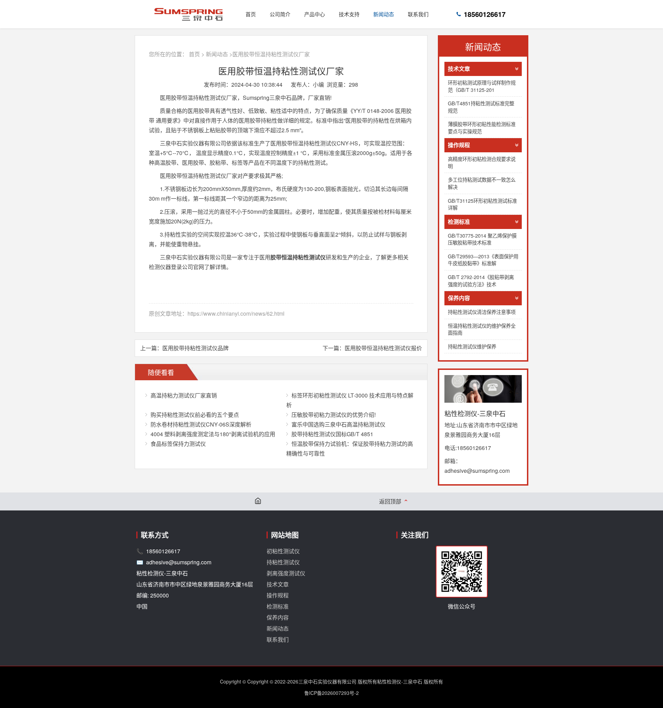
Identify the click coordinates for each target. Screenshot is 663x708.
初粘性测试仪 (283, 551)
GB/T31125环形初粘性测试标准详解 (482, 204)
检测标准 (459, 222)
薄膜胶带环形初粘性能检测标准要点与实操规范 (482, 127)
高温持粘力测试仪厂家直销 (184, 395)
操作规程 (459, 145)
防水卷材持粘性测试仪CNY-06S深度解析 (201, 424)
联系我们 (418, 14)
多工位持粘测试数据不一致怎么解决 (482, 183)
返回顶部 (394, 501)
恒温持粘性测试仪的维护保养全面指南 (482, 329)
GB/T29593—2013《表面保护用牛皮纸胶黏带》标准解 (483, 259)
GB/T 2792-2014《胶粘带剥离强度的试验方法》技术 (481, 280)
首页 (251, 14)
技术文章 (459, 69)
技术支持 (349, 14)
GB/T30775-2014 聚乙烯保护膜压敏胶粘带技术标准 (482, 239)
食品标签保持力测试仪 (178, 444)
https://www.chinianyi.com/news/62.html (236, 313)
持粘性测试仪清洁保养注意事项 (482, 311)
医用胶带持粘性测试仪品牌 (195, 348)
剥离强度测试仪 (286, 573)
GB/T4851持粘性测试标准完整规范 (481, 106)
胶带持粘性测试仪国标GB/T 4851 (332, 434)
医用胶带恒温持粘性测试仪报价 (383, 348)
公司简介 (280, 14)
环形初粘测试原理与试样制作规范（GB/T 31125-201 (482, 86)
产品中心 (314, 14)
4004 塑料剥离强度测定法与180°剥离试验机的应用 (213, 434)
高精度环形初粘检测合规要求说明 (482, 162)
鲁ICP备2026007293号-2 (331, 692)
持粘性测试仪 (283, 562)
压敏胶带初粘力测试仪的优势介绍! (333, 415)
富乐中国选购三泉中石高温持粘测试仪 (338, 424)
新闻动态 (383, 14)
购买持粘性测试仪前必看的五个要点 (195, 415)
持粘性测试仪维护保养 (472, 346)
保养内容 (459, 298)
